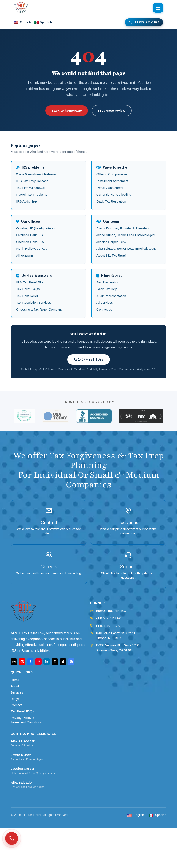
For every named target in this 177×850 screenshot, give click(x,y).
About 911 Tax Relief (111, 255)
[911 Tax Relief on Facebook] (30, 661)
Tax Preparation (107, 282)
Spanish (46, 22)
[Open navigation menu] (158, 8)
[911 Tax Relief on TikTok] (63, 661)
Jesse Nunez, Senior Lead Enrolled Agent (125, 235)
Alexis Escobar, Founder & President (122, 228)
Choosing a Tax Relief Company (39, 309)
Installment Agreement (112, 181)
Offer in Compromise (111, 174)
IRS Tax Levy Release (32, 181)
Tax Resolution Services (33, 302)
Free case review (111, 110)
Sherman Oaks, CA (30, 242)
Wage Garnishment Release (36, 174)
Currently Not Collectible (113, 194)
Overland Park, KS (29, 235)
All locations (24, 255)
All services (104, 302)
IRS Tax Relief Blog (30, 282)
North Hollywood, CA (31, 248)
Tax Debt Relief (27, 296)
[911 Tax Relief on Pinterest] (38, 661)
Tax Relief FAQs (28, 289)
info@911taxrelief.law (111, 611)
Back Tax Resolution (111, 201)
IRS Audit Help (26, 201)
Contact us (104, 309)
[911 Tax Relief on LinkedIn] (46, 661)
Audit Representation (111, 296)
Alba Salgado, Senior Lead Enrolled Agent (126, 248)
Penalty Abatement (109, 188)
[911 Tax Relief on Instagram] (14, 661)
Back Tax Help (106, 289)
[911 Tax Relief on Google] (71, 661)
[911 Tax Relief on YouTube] (22, 661)
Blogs (15, 699)
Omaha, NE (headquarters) (35, 228)
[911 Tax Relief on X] (55, 661)
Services (17, 692)
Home (15, 679)
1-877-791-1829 (90, 359)
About (15, 686)
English (25, 22)
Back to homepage (66, 110)
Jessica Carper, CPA (111, 242)
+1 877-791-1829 (147, 22)
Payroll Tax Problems (31, 194)
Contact (16, 705)
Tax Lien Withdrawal (30, 188)
